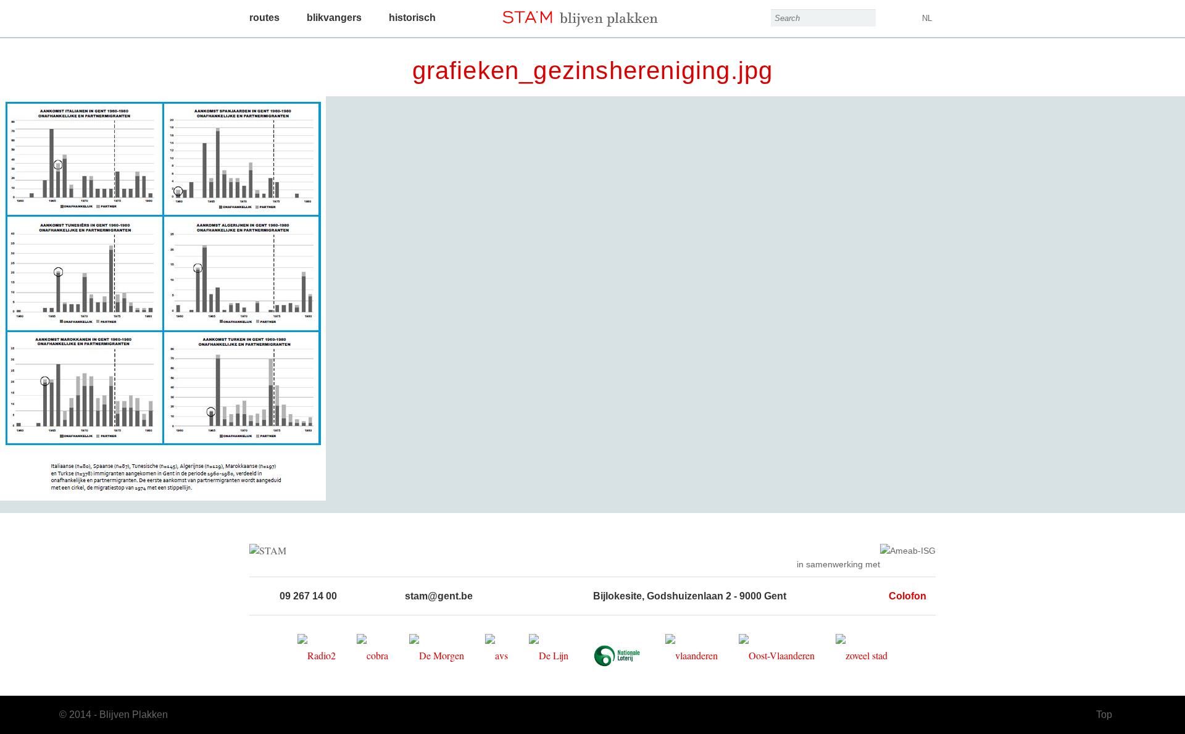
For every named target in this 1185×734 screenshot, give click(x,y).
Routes (264, 17)
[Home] (592, 13)
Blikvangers (334, 17)
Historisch (412, 17)
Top (1104, 714)
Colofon (907, 596)
